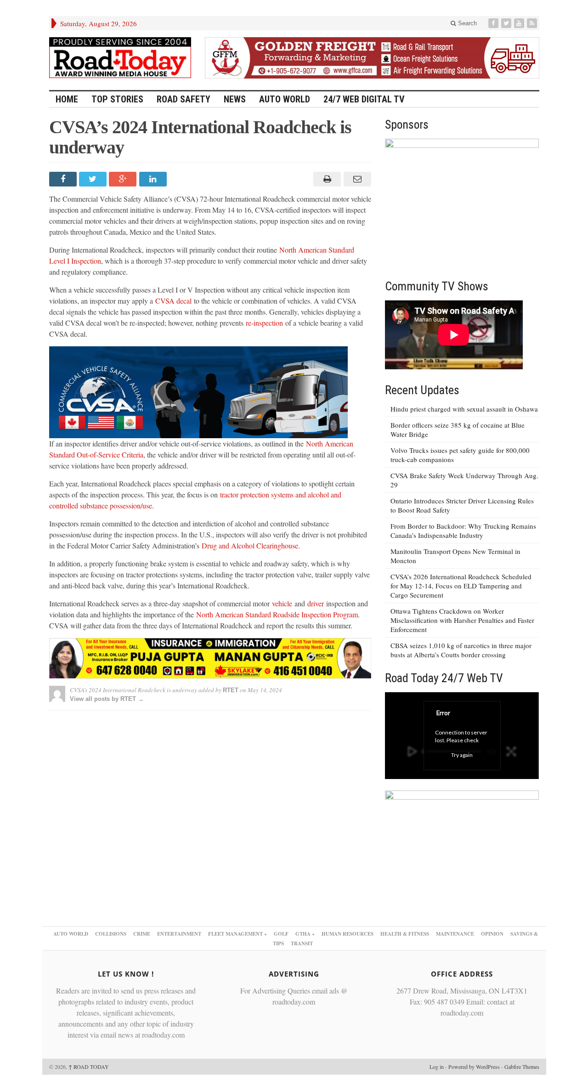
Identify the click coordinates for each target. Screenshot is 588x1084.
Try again (462, 754)
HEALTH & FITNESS (404, 933)
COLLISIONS (110, 933)
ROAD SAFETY (183, 99)
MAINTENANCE (455, 933)
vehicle (282, 603)
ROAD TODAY (88, 1066)
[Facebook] (494, 23)
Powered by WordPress (474, 1066)
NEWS (235, 99)
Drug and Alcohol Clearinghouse (250, 545)
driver (315, 603)
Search (466, 23)
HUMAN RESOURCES (347, 933)
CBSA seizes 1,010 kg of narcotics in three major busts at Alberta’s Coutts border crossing (460, 650)
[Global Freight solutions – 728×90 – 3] (372, 56)
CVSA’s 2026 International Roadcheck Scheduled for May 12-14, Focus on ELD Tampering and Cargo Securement (460, 585)
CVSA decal (173, 300)
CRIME (141, 933)
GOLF (281, 933)
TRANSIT (302, 943)
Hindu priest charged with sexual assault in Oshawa (464, 408)
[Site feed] (532, 23)
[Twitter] (507, 23)
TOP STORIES (117, 99)
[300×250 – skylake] (462, 202)
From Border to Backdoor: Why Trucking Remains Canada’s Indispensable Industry (463, 530)
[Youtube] (520, 23)
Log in (437, 1066)
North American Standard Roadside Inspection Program (277, 614)
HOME (67, 99)
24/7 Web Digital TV (364, 99)
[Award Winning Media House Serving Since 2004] (120, 57)
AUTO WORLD (284, 99)
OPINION (492, 933)
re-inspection (264, 322)
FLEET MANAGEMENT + (237, 933)
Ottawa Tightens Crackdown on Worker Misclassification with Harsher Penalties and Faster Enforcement (462, 620)
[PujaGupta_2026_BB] (462, 853)
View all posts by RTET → (107, 698)
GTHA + (305, 933)
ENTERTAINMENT (179, 933)
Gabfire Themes (521, 1066)
